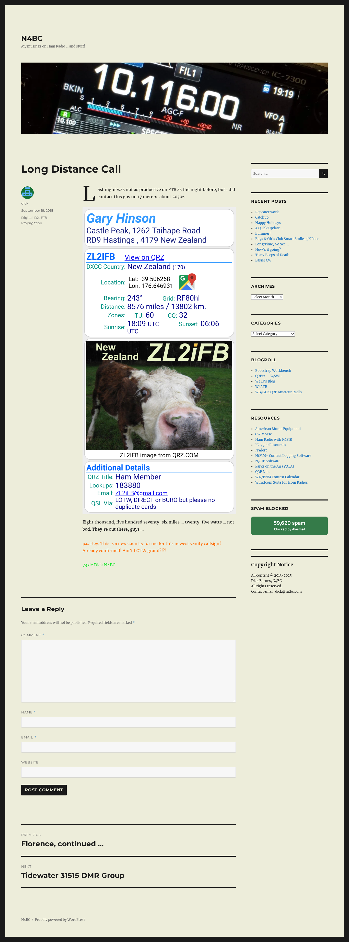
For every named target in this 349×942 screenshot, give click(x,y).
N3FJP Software (267, 461)
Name (28, 712)
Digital (27, 218)
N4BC (32, 38)
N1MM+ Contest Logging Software (283, 456)
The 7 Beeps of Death (272, 255)
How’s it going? (268, 249)
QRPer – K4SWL (268, 376)
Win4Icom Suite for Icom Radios (281, 482)
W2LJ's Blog (265, 381)
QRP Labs (262, 472)
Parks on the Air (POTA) (274, 466)
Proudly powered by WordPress (60, 919)
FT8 (44, 218)
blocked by (295, 527)
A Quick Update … (269, 228)
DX (36, 218)
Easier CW (263, 260)
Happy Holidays (268, 223)
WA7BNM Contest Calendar (277, 477)
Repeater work (267, 212)
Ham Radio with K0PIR (273, 439)
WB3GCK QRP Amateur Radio (278, 392)
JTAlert (261, 450)
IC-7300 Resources (270, 445)
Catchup (262, 217)
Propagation (31, 223)
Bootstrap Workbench (273, 370)
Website (30, 762)
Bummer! (263, 233)
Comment (32, 635)
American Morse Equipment (278, 429)
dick (24, 203)
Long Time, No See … (272, 244)
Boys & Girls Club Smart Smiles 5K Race (287, 239)
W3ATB (261, 387)
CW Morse (263, 434)
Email (29, 737)
